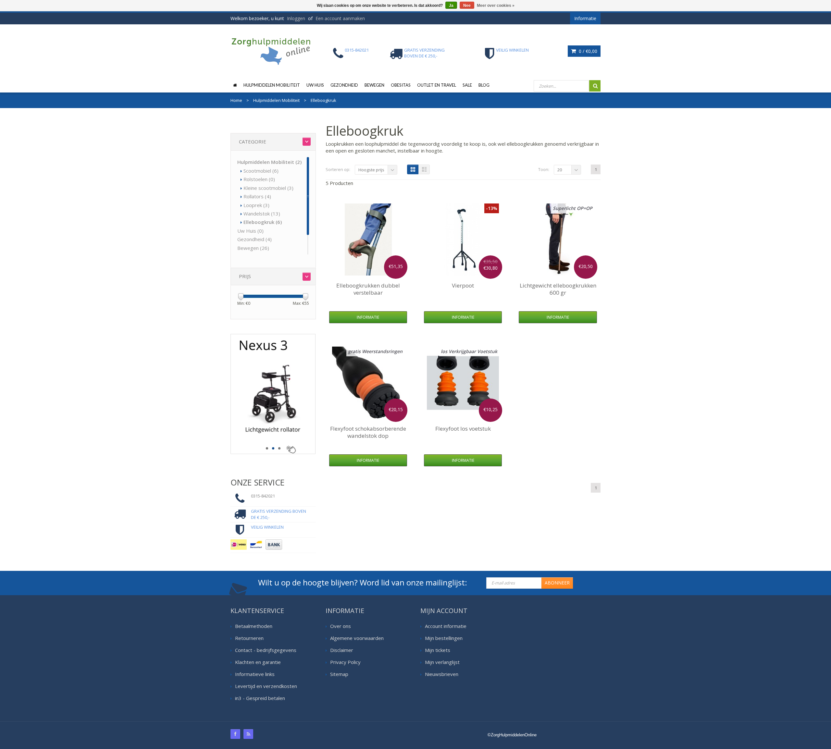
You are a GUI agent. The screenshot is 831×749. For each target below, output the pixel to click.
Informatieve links (255, 674)
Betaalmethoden (253, 626)
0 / (587, 51)
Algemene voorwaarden (357, 638)
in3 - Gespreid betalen (260, 698)
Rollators (257, 196)
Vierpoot (463, 285)
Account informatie (445, 626)
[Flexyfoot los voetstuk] (463, 383)
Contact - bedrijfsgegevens (265, 650)
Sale (467, 85)
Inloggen (296, 18)
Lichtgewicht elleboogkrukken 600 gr (558, 289)
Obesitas (401, 85)
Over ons (340, 626)
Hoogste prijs (371, 170)
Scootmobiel (261, 170)
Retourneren (249, 638)
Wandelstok (261, 213)
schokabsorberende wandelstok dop (368, 432)
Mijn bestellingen (444, 638)
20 (559, 170)
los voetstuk (463, 428)
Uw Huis (315, 85)
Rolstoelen (259, 179)
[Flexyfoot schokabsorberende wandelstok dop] (368, 383)
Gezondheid (344, 85)
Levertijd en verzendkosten (266, 686)
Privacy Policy (345, 662)
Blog (484, 85)
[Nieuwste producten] (248, 734)
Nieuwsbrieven (441, 674)
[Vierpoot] (463, 239)
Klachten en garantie (258, 662)
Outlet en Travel (436, 85)
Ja (451, 5)
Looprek (256, 205)
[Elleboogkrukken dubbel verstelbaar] (368, 239)
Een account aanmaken (340, 18)
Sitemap (339, 674)
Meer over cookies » (496, 5)
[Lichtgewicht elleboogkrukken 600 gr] (558, 239)
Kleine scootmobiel (268, 188)
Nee (467, 5)
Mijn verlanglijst (442, 662)
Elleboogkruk (262, 222)
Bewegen (374, 85)
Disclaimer (341, 650)
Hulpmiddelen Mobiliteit (271, 85)
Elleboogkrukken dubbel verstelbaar (368, 289)
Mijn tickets (437, 650)
